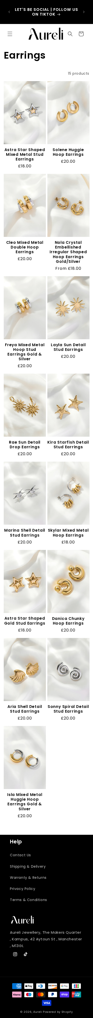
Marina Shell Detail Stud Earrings (24, 532)
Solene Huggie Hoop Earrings (68, 152)
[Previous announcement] (9, 11)
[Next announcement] (83, 11)
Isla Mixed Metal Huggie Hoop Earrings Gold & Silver (24, 801)
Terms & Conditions (28, 899)
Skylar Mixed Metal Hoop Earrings (68, 532)
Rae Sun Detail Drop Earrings (24, 444)
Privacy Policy (22, 888)
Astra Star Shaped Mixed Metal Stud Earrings (24, 154)
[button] (9, 33)
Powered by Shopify (58, 1012)
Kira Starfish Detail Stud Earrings (68, 444)
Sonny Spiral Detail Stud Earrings (68, 709)
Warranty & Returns (28, 877)
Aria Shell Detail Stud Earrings (24, 709)
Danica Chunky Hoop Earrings (68, 621)
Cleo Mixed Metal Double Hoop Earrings (24, 247)
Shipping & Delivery (28, 866)
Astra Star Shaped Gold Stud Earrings (24, 620)
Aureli (37, 1012)
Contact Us (20, 855)
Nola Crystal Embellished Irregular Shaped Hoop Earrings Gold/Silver (68, 252)
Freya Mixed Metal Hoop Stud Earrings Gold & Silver (24, 352)
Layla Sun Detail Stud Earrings (68, 347)
